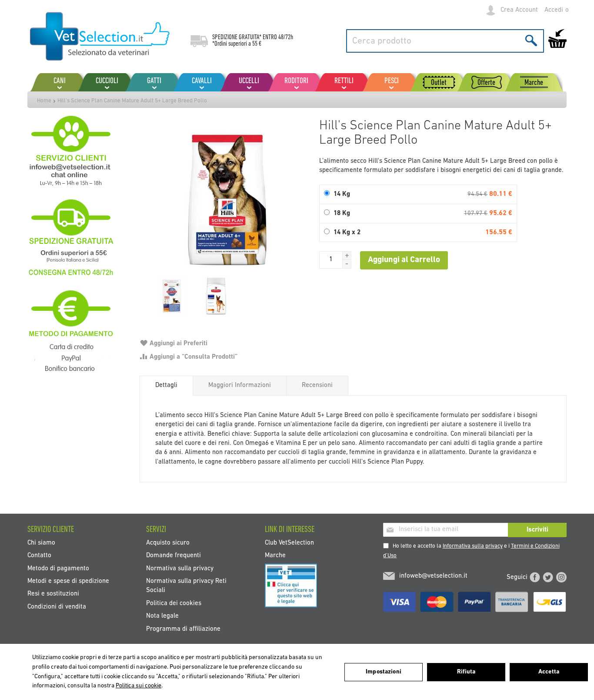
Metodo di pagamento (58, 568)
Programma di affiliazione (183, 629)
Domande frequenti (173, 555)
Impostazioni (383, 672)
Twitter (548, 577)
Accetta (548, 672)
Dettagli (166, 385)
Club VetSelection (289, 542)
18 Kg (342, 213)
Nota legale (162, 616)
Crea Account (519, 10)
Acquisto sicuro (168, 542)
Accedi (553, 10)
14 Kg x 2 (347, 232)
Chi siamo (41, 542)
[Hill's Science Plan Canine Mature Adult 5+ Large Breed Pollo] (225, 200)
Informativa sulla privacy (473, 546)
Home (44, 101)
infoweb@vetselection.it (433, 576)
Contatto (39, 555)
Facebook (535, 577)
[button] (347, 255)
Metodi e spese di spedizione (68, 581)
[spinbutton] (331, 260)
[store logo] (100, 37)
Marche (275, 555)
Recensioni (317, 385)
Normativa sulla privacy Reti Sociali (186, 586)
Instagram (561, 577)
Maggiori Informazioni (239, 385)
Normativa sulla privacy (180, 568)
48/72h (285, 37)
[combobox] (445, 41)
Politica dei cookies (173, 603)
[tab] (166, 386)
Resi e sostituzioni (53, 594)
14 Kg (342, 194)
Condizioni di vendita (56, 606)
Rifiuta (466, 672)
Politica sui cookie (138, 686)
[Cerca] (531, 40)
